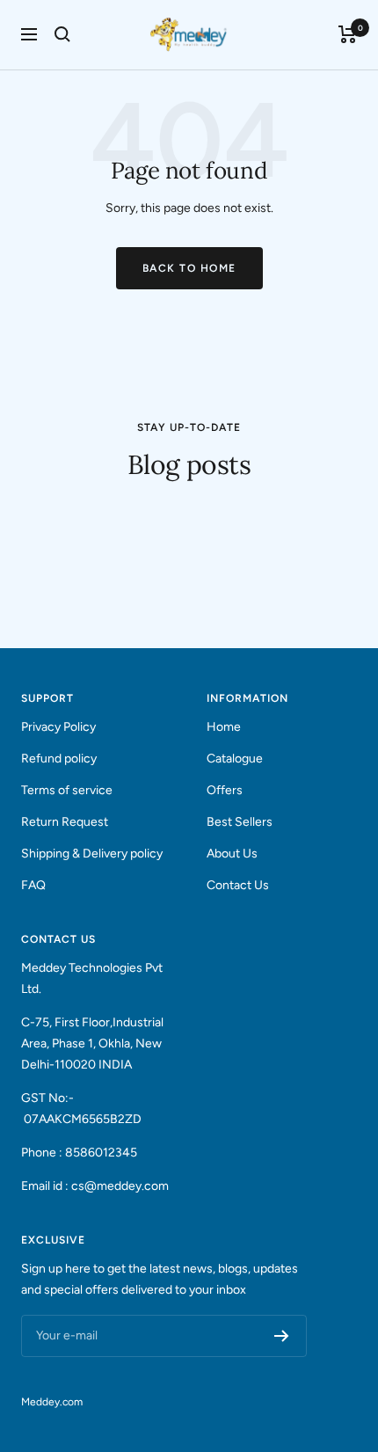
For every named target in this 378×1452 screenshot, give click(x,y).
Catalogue (235, 758)
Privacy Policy (58, 726)
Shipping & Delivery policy (92, 853)
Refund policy (59, 758)
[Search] (62, 34)
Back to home (189, 268)
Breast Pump (59, 514)
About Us (232, 853)
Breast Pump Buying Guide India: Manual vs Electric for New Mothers (153, 568)
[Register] (281, 1336)
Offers (225, 790)
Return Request (64, 821)
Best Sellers (240, 821)
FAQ (33, 885)
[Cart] (347, 34)
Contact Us (238, 885)
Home (224, 726)
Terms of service (67, 790)
